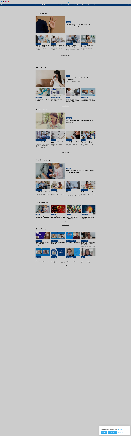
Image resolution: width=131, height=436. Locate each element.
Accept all (104, 432)
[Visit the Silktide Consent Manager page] (127, 432)
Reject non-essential (112, 432)
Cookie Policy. (119, 429)
